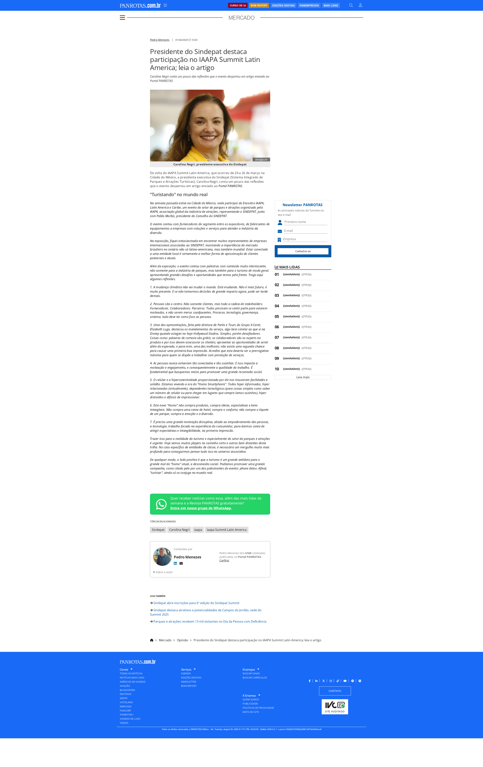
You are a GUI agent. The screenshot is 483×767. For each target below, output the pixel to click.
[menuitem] (165, 5)
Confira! (224, 560)
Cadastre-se (303, 251)
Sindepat (158, 530)
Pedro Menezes (159, 40)
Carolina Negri (179, 530)
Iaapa (198, 530)
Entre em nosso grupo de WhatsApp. (201, 508)
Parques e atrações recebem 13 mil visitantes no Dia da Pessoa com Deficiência (209, 621)
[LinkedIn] (175, 563)
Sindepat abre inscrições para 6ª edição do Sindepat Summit (196, 603)
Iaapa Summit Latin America (227, 530)
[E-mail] (181, 563)
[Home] (151, 639)
